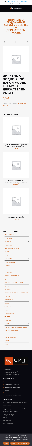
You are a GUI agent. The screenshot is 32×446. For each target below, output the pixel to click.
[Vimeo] (15, 3)
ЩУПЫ (6, 344)
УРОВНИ (7, 323)
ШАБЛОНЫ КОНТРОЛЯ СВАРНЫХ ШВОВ (16, 327)
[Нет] (30, 440)
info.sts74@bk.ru (23, 1)
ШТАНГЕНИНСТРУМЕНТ (11, 337)
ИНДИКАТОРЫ (8, 241)
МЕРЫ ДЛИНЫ (8, 258)
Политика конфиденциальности (13, 395)
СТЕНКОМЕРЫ (9, 306)
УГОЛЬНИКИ (8, 320)
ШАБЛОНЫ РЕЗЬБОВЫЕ (11, 334)
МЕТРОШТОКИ (8, 265)
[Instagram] (21, 3)
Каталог (7, 382)
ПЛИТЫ (7, 279)
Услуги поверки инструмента (12, 392)
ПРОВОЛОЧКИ (8, 289)
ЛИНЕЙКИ (7, 252)
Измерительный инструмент (12, 384)
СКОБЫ (7, 303)
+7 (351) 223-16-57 (11, 1)
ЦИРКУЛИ (5, 105)
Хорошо (6, 443)
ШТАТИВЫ (7, 341)
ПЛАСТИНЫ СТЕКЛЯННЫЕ (12, 276)
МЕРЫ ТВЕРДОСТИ (10, 262)
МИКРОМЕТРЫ (9, 269)
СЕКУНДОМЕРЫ (9, 299)
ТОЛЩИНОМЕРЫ (9, 313)
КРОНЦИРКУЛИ (21, 103)
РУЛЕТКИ (7, 296)
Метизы (7, 390)
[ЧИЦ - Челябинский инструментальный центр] (16, 8)
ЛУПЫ (6, 255)
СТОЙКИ (7, 310)
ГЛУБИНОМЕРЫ (9, 238)
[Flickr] (19, 3)
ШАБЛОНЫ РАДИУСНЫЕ (11, 330)
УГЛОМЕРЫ (8, 317)
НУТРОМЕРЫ (8, 272)
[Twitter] (13, 3)
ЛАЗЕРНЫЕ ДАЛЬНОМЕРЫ (12, 248)
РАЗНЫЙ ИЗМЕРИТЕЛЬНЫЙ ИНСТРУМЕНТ (16, 293)
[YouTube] (17, 3)
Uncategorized (9, 234)
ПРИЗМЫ (7, 286)
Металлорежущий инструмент (12, 387)
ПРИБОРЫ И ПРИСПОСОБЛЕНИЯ (14, 282)
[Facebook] (10, 3)
